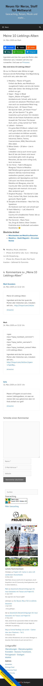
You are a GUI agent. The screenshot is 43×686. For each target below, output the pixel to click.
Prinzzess (25, 62)
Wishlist (8, 657)
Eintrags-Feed (9, 667)
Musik (16, 250)
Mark (6, 589)
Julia (5, 382)
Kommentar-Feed (11, 670)
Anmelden (8, 664)
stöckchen (23, 250)
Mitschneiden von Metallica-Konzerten (23, 235)
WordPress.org (10, 673)
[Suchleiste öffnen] (40, 27)
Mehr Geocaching (12, 506)
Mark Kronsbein (9, 284)
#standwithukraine (7, 677)
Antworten (10, 310)
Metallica (9, 250)
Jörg (6, 630)
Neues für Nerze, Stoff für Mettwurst (21, 8)
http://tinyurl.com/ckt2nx (24, 305)
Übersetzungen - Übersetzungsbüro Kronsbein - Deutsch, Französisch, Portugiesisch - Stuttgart (19, 652)
